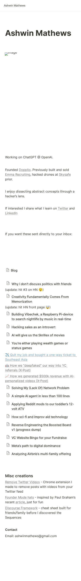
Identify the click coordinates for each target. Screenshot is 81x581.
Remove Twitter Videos (22, 482)
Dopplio (25, 170)
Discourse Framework (21, 508)
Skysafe (65, 174)
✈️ (7, 355)
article (20, 502)
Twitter (63, 208)
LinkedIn (11, 213)
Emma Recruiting (17, 174)
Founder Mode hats (19, 497)
